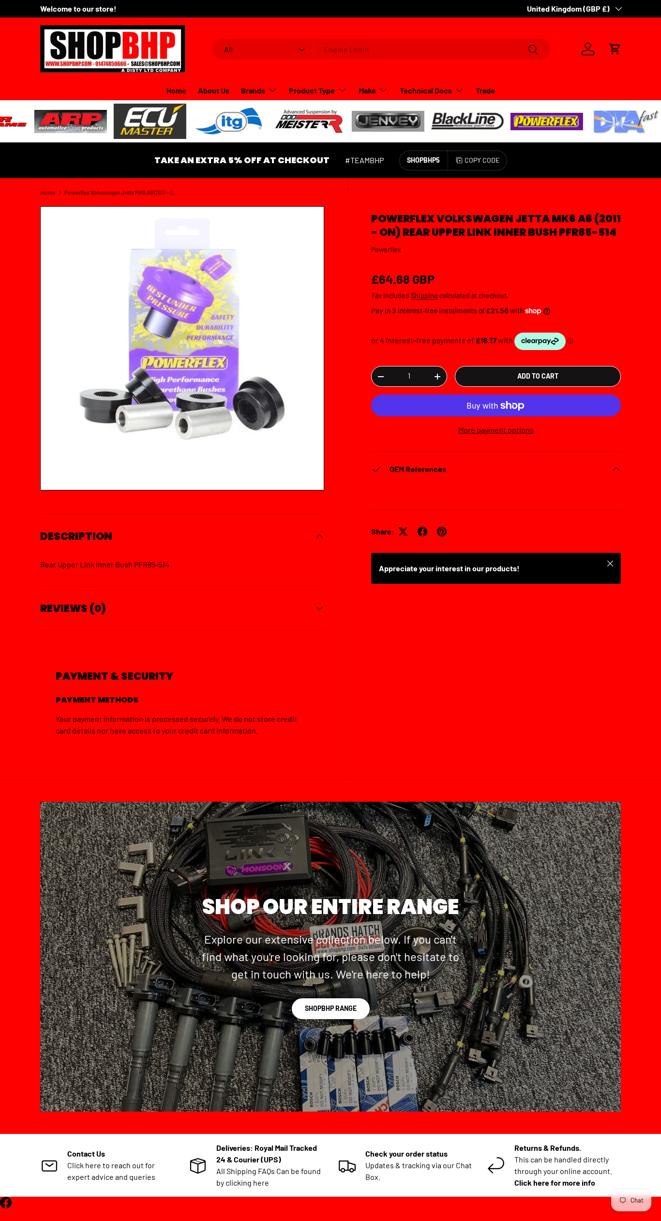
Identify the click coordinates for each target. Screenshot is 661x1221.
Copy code (482, 160)
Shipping (424, 295)
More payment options (496, 429)
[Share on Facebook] (422, 531)
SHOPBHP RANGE (331, 1008)
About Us (213, 90)
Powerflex (386, 249)
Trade (485, 90)
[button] (615, 49)
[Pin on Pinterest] (441, 531)
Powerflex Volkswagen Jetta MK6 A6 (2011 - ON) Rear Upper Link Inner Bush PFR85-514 (122, 192)
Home (176, 90)
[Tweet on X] (403, 531)
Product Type (312, 90)
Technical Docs (426, 90)
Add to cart (537, 376)
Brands (253, 90)
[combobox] (381, 49)
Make (367, 90)
